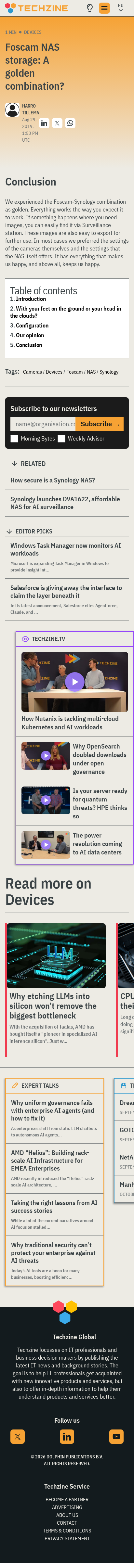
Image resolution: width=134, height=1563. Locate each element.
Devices (33, 32)
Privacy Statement (67, 1538)
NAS (91, 371)
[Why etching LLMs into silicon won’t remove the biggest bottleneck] (56, 955)
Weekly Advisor (86, 438)
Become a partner (67, 1499)
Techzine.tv (48, 639)
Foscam (74, 371)
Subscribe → (100, 424)
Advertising (67, 1507)
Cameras (32, 371)
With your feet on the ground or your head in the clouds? (65, 312)
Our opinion (30, 335)
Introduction (31, 298)
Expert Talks (40, 1085)
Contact (67, 1522)
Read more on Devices (48, 891)
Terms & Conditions (67, 1530)
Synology (109, 371)
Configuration (32, 325)
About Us (67, 1515)
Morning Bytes (38, 438)
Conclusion (29, 345)
